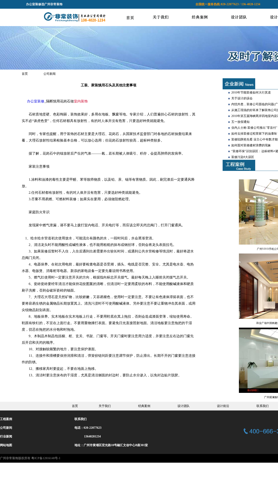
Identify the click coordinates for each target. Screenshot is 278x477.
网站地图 (6, 445)
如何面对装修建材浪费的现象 (251, 145)
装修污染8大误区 (242, 157)
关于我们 (105, 406)
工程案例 (6, 419)
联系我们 (262, 406)
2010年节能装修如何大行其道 (251, 92)
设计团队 (183, 406)
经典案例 (144, 406)
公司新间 (6, 427)
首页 (25, 73)
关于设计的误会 (242, 98)
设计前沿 (223, 406)
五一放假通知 (240, 121)
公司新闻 (49, 73)
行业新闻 (6, 436)
